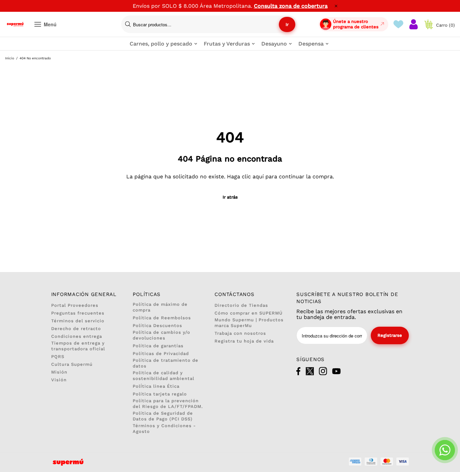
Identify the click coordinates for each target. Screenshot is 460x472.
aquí (258, 176)
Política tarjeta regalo (160, 393)
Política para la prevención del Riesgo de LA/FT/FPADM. (168, 403)
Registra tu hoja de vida (244, 341)
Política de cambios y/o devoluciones (161, 335)
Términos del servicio (77, 320)
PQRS (57, 356)
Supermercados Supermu (15, 24)
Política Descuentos (157, 325)
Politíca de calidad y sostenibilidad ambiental (163, 375)
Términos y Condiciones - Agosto (164, 428)
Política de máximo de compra (160, 307)
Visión (59, 379)
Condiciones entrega (76, 336)
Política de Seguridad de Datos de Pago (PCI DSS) (163, 416)
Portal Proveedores (74, 305)
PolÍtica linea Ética (156, 386)
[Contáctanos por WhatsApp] (445, 450)
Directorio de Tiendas (241, 305)
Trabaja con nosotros (240, 333)
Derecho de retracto (76, 328)
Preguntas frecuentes (77, 313)
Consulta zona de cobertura (291, 6)
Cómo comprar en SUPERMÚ (249, 313)
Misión (59, 372)
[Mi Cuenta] (413, 24)
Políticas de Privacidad (161, 353)
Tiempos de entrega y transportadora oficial (78, 346)
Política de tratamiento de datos (165, 363)
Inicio (9, 58)
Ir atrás (230, 197)
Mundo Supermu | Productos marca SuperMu (249, 322)
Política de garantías (158, 345)
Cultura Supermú (72, 364)
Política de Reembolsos (162, 317)
